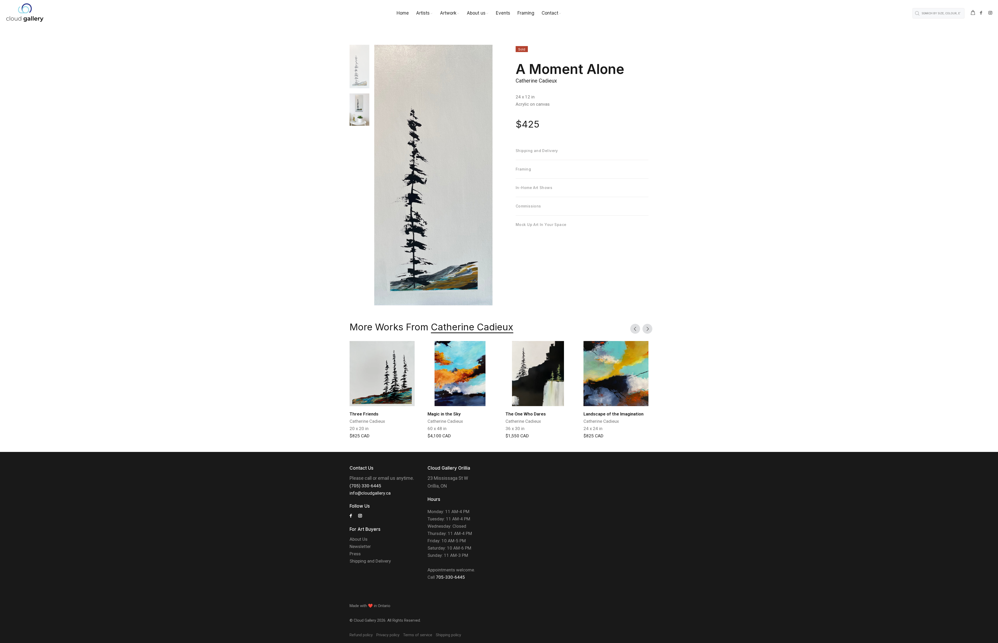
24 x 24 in (592, 428)
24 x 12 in (525, 96)
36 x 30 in (514, 428)
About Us (358, 539)
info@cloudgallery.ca (370, 493)
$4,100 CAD (439, 435)
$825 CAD (360, 435)
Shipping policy (448, 635)
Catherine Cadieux (536, 81)
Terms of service (417, 635)
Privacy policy (387, 635)
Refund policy (361, 635)
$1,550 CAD (517, 435)
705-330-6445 (450, 577)
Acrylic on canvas (533, 104)
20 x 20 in (359, 428)
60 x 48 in (437, 428)
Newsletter (360, 546)
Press (355, 553)
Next (647, 329)
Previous (635, 329)
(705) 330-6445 (365, 485)
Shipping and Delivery (370, 561)
